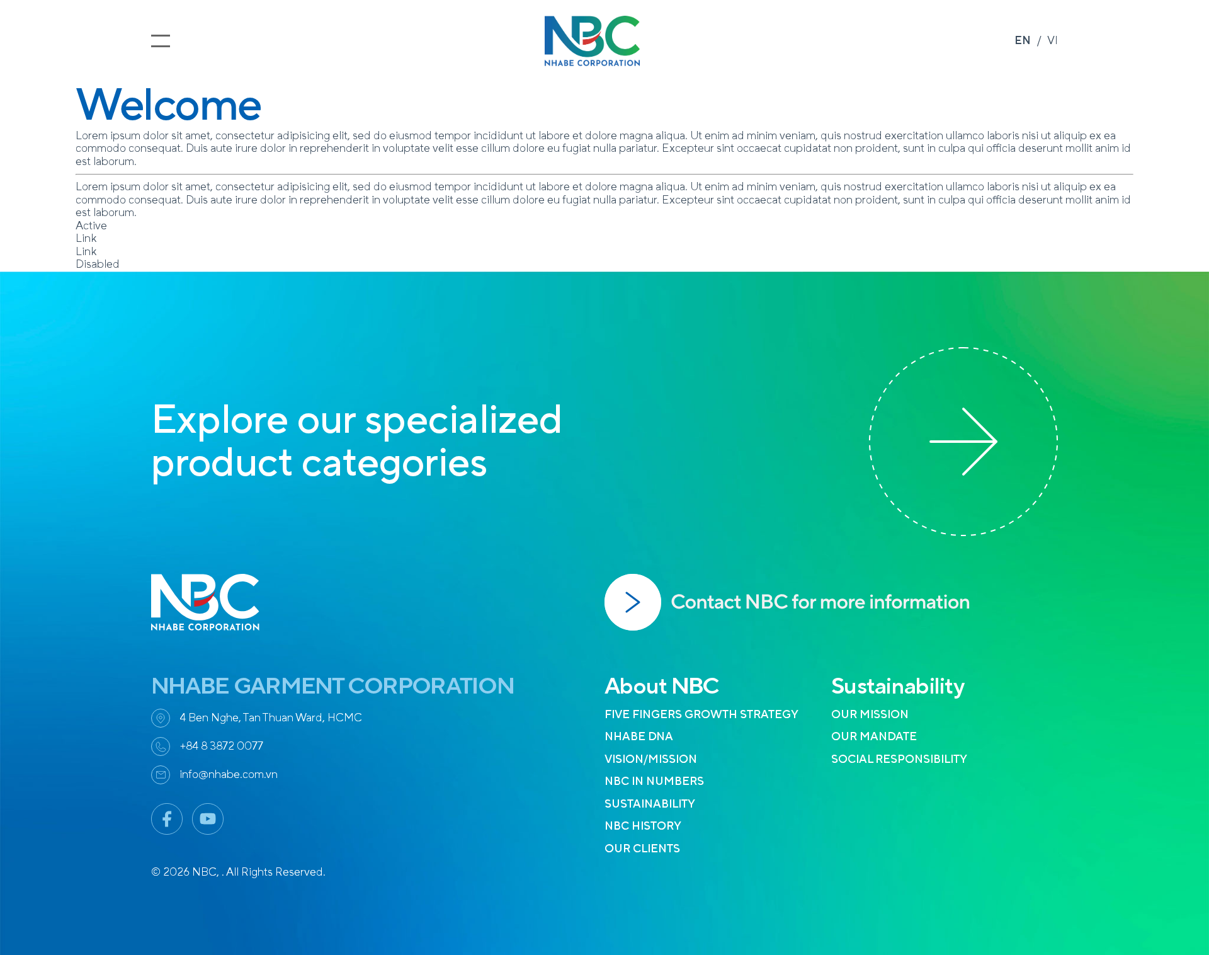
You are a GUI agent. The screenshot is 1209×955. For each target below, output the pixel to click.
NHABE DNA (638, 736)
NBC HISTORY (642, 826)
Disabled (98, 264)
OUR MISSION (870, 714)
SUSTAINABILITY (649, 804)
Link (86, 238)
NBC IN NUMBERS (654, 781)
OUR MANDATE (874, 736)
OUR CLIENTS (642, 849)
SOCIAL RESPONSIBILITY (899, 759)
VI (1052, 40)
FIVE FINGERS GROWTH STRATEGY (701, 714)
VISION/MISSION (650, 759)
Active (91, 226)
